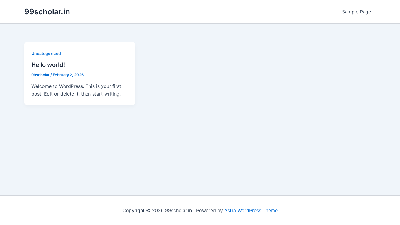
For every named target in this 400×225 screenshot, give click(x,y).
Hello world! (48, 64)
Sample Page (356, 12)
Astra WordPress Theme (251, 210)
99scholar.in (47, 11)
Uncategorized (46, 53)
